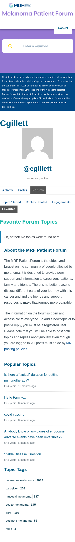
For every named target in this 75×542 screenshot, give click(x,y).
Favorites (8, 209)
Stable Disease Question (22, 454)
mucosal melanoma (22, 496)
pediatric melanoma (21, 520)
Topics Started (11, 202)
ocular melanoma (21, 504)
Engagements (61, 202)
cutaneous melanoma (24, 480)
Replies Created (36, 202)
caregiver (15, 488)
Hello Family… (15, 397)
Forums (38, 190)
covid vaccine (14, 414)
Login (63, 28)
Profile (23, 190)
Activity (7, 190)
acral (12, 512)
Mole (11, 528)
